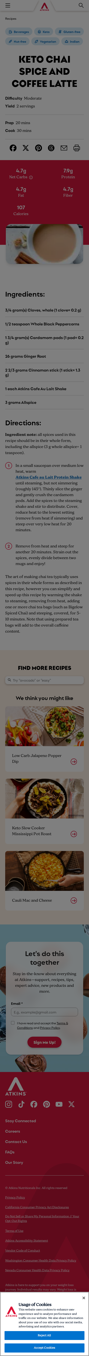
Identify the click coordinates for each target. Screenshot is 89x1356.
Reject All (44, 1335)
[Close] (84, 1298)
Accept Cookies (44, 1348)
